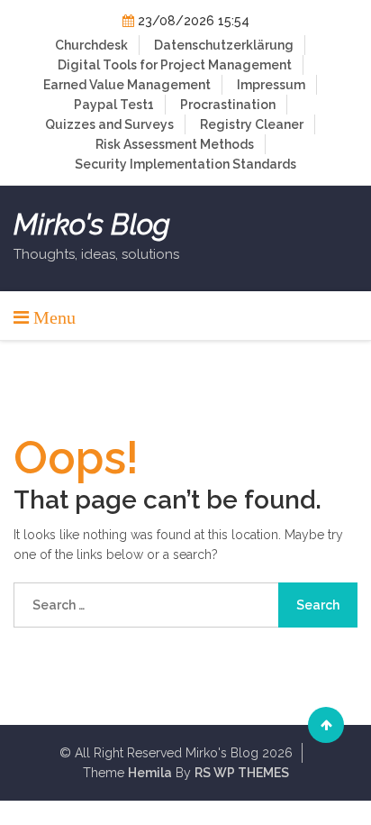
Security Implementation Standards (185, 164)
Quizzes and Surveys (109, 124)
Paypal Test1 (114, 104)
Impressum (271, 85)
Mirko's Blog (92, 224)
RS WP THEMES (242, 772)
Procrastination (228, 104)
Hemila (150, 772)
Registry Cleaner (251, 124)
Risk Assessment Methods (174, 144)
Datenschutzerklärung (224, 45)
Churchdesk (91, 45)
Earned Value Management (127, 85)
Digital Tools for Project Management (175, 65)
